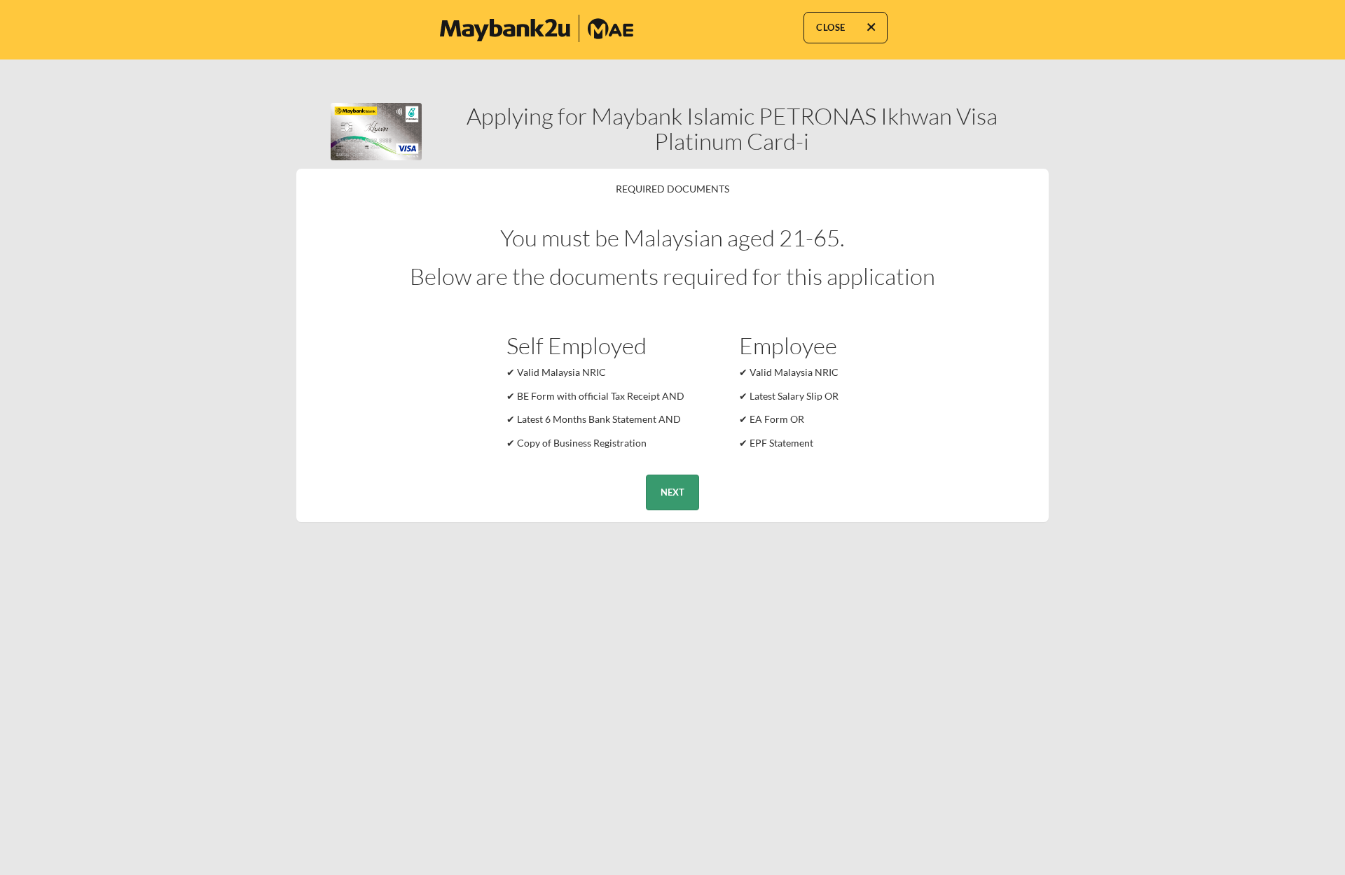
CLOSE (831, 27)
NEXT (672, 492)
